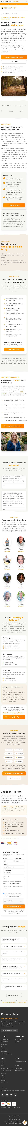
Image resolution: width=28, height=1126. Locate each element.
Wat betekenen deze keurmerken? (9, 1107)
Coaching (7, 13)
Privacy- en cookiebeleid (14, 1119)
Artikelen (3, 1066)
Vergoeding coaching (6, 1053)
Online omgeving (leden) (10, 1030)
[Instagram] (15, 1095)
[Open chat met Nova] (24, 1122)
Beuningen (19, 761)
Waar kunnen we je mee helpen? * (11, 883)
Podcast (3, 1075)
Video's (3, 1078)
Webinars (3, 1080)
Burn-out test (4, 1041)
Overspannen (4, 1049)
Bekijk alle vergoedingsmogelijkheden (13, 713)
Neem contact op (13, 995)
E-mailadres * (6, 864)
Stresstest (3, 1046)
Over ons (3, 1061)
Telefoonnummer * (8, 870)
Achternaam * (18, 858)
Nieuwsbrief (4, 1082)
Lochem (9, 761)
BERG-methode (22, 1002)
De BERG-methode (19, 1039)
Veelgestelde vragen (6, 1070)
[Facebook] (2, 1095)
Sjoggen (17, 1041)
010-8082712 (15, 61)
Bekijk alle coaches (13, 778)
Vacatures (3, 1073)
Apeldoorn (9, 753)
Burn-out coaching (6, 1039)
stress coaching (11, 1002)
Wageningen (9, 757)
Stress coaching (5, 1044)
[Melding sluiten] (26, 1)
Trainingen (4, 1051)
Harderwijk (20, 753)
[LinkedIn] (7, 1095)
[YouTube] (11, 1095)
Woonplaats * (6, 876)
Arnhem (10, 750)
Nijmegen (19, 750)
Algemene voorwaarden (14, 1116)
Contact (3, 1063)
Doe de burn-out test (13, 349)
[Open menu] (25, 7)
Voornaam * (6, 858)
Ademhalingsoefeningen (7, 1068)
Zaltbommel (20, 757)
